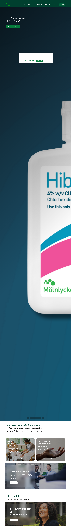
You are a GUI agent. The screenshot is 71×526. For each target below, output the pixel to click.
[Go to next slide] (39, 418)
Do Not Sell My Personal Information (29, 60)
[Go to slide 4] (35, 417)
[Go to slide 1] (31, 417)
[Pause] (43, 418)
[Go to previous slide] (28, 418)
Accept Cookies (39, 60)
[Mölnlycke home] (8, 4)
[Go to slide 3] (33, 417)
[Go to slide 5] (36, 417)
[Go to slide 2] (32, 417)
